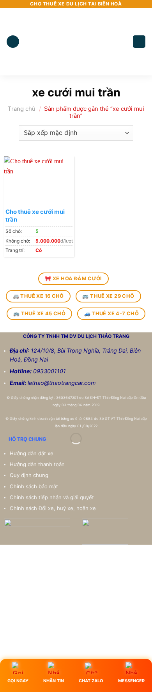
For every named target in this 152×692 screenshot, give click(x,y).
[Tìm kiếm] (139, 41)
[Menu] (13, 41)
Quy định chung (30, 475)
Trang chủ (21, 108)
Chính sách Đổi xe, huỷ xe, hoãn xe (53, 508)
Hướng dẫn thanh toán (38, 464)
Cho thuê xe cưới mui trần (35, 215)
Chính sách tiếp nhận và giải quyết (52, 497)
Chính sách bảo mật (34, 486)
